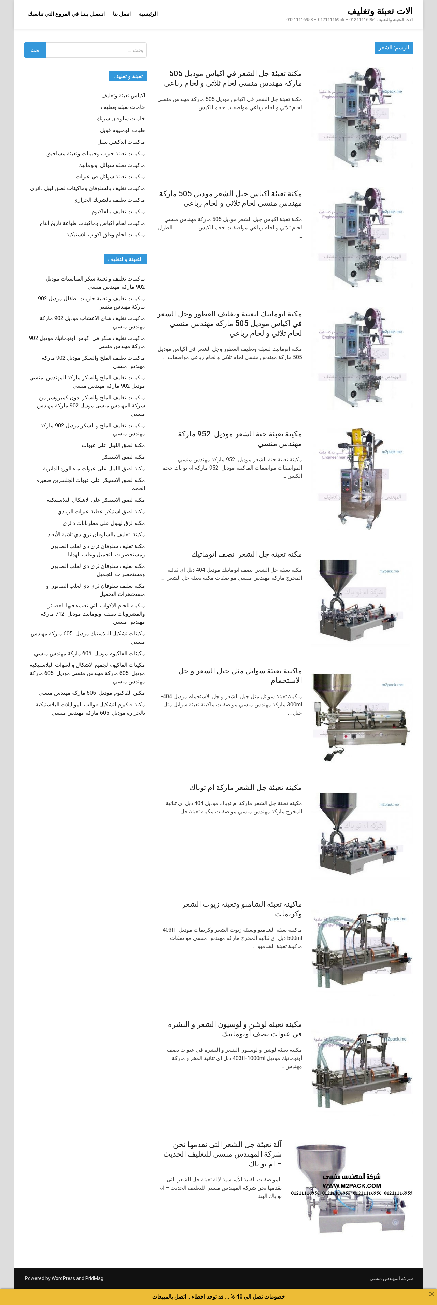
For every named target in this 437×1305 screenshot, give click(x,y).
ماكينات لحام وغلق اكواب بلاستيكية (105, 234)
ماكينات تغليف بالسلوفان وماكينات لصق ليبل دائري (87, 188)
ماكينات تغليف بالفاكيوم (118, 211)
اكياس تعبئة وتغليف (123, 95)
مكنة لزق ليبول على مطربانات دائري (103, 523)
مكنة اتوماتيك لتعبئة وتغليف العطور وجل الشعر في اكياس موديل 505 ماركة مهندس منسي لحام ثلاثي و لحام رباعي (229, 324)
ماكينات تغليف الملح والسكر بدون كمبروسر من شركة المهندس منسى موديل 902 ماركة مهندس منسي (91, 405)
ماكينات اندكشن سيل (121, 142)
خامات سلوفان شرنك (121, 118)
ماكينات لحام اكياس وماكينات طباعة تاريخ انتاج (92, 223)
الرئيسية (148, 14)
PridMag (94, 1278)
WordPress (63, 1278)
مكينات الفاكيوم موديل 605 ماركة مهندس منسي (89, 653)
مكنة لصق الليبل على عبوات (113, 445)
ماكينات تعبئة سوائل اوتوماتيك (111, 165)
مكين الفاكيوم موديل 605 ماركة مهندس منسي (92, 693)
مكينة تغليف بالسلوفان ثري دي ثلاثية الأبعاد (96, 534)
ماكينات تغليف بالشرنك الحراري (109, 200)
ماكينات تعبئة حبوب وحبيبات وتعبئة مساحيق (95, 153)
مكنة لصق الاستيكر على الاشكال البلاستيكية (96, 500)
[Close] (431, 1294)
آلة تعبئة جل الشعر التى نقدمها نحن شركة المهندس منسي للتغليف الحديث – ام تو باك (222, 1154)
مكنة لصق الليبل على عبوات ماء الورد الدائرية (94, 468)
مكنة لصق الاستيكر (123, 457)
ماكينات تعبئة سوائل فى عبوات (110, 176)
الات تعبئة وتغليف (380, 10)
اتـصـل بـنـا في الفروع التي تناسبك (66, 14)
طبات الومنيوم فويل (122, 130)
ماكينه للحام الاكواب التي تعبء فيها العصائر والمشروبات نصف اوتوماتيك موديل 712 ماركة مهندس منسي (93, 613)
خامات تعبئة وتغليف (123, 107)
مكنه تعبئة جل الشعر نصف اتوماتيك (246, 554)
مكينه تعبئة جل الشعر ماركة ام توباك (245, 787)
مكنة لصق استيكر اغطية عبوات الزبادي (101, 511)
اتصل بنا (122, 14)
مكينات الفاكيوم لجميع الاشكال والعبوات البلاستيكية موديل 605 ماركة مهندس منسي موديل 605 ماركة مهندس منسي (87, 673)
